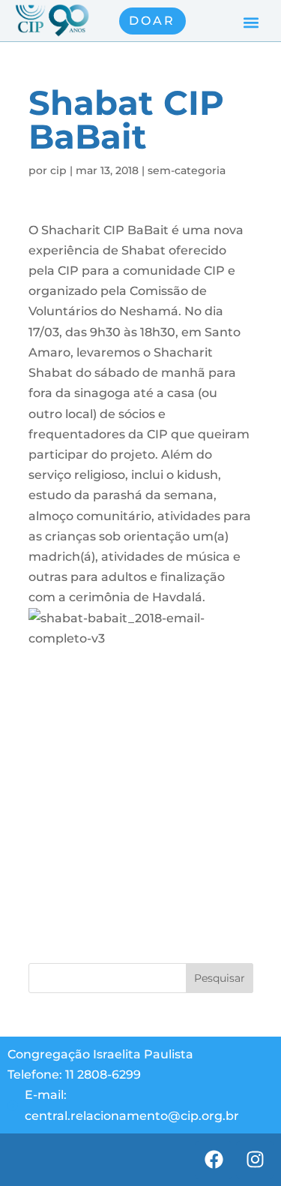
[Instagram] (255, 1159)
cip (58, 170)
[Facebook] (213, 1159)
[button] (250, 23)
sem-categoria (187, 170)
